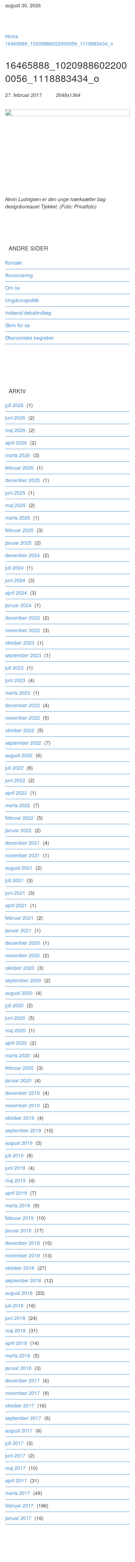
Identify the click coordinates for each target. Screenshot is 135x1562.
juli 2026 (14, 405)
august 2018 (19, 1292)
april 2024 (16, 592)
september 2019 (23, 1130)
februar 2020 (19, 1067)
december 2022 (22, 705)
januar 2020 (18, 1080)
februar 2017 (19, 1505)
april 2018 (16, 1342)
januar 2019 (18, 1230)
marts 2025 (17, 517)
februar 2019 (19, 1217)
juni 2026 (15, 417)
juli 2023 (14, 667)
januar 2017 (18, 1517)
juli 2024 (14, 567)
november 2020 (22, 955)
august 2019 (19, 1142)
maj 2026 (15, 430)
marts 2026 (17, 455)
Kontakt (13, 262)
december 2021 (22, 842)
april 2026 (16, 442)
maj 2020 (15, 1030)
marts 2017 (17, 1492)
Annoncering (19, 275)
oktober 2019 (19, 1117)
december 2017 (22, 1380)
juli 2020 (14, 1005)
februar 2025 (19, 530)
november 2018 (22, 1255)
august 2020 (19, 992)
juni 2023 (15, 680)
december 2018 (22, 1242)
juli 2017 (14, 1442)
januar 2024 (18, 605)
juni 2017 (15, 1455)
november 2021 (22, 855)
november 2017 (22, 1392)
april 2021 (16, 905)
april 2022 (16, 792)
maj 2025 (15, 505)
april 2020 (16, 1042)
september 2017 (23, 1417)
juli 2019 (14, 1155)
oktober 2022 (19, 730)
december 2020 (22, 942)
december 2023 (22, 617)
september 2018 (23, 1280)
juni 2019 (15, 1167)
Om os (12, 287)
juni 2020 (15, 1017)
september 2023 (23, 655)
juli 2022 (14, 767)
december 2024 (22, 555)
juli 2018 (14, 1305)
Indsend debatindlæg (28, 312)
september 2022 (23, 742)
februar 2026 (19, 467)
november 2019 (22, 1105)
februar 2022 (19, 817)
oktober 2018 (19, 1267)
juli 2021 (14, 880)
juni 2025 (15, 492)
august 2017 (19, 1430)
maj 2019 (15, 1180)
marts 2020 (17, 1055)
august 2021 (19, 867)
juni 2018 (15, 1317)
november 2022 (22, 717)
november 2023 (22, 630)
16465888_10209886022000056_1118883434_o (59, 43)
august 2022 (19, 755)
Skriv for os (17, 325)
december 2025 (22, 480)
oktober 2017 (19, 1405)
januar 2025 (18, 542)
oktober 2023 (19, 642)
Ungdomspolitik (22, 300)
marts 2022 (17, 805)
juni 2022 (15, 780)
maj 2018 (15, 1330)
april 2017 (16, 1480)
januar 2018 (18, 1367)
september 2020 (23, 980)
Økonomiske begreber (29, 337)
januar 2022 (18, 830)
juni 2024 (15, 580)
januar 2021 (18, 930)
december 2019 (22, 1092)
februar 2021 (19, 917)
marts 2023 (17, 692)
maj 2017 (15, 1467)
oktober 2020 (19, 967)
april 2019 (16, 1192)
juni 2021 (15, 892)
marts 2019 (17, 1205)
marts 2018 (17, 1355)
